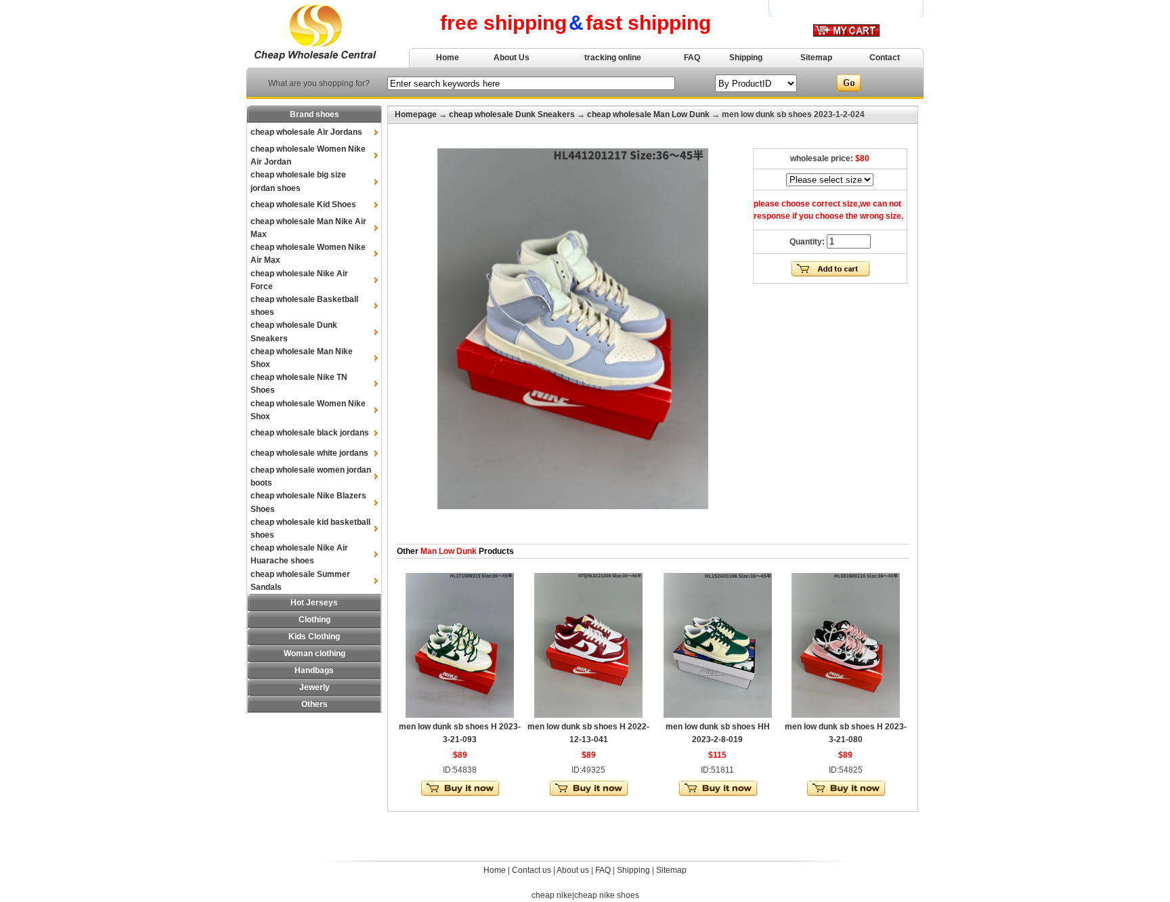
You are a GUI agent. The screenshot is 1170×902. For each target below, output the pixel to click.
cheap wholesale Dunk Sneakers (512, 114)
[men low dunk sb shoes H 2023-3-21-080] (846, 715)
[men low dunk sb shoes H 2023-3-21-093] (460, 715)
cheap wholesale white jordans (309, 453)
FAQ (692, 57)
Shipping (745, 57)
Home (447, 57)
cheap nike (552, 895)
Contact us (531, 870)
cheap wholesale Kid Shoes (303, 204)
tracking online (612, 57)
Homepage (416, 114)
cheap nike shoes (606, 895)
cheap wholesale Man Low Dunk (648, 114)
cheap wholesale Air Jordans (306, 132)
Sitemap (816, 57)
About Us (511, 57)
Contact (884, 57)
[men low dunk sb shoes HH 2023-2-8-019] (718, 715)
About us (573, 870)
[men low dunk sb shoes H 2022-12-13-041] (588, 715)
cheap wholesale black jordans (310, 432)
